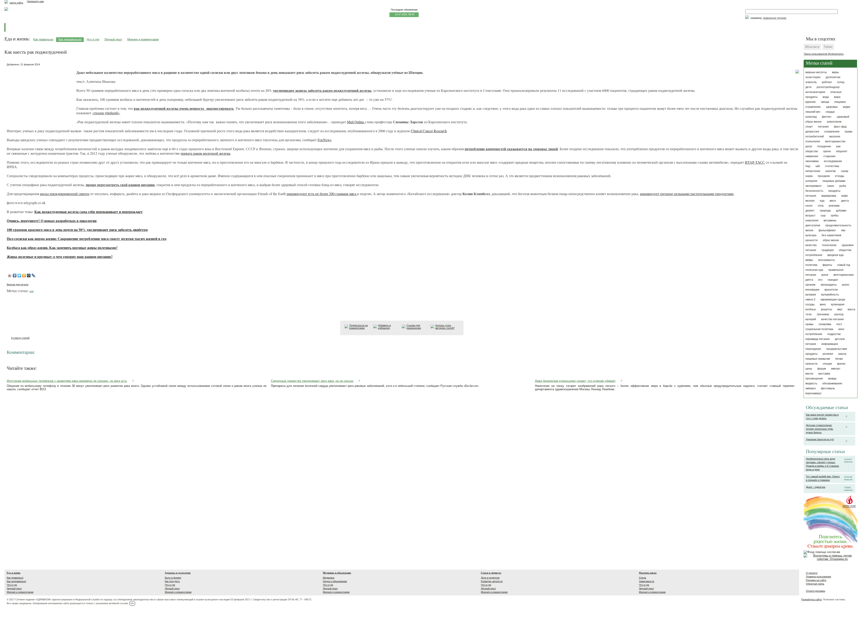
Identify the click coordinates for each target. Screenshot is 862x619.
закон (830, 185)
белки (839, 358)
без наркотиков (831, 235)
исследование (833, 161)
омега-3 (810, 299)
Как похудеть (172, 581)
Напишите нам (35, 1)
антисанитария (815, 92)
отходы (839, 176)
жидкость (811, 383)
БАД (807, 166)
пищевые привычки (817, 358)
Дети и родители (490, 577)
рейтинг (827, 82)
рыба (842, 185)
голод (840, 82)
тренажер (823, 314)
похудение (824, 146)
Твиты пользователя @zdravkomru (824, 54)
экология (834, 136)
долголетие (833, 77)
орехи (827, 151)
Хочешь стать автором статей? (445, 326)
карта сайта (16, 2)
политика (811, 265)
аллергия (811, 181)
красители (831, 289)
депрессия (812, 131)
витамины (830, 220)
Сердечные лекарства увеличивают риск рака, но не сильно (312, 381)
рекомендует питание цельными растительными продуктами (687, 193)
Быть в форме (173, 577)
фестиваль (828, 388)
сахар (844, 171)
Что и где (93, 39)
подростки (834, 334)
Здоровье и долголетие (178, 572)
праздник (824, 176)
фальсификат (827, 230)
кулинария (837, 304)
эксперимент (813, 185)
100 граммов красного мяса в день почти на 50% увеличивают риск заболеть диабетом (77, 229)
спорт (809, 126)
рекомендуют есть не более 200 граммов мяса (322, 193)
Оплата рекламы (815, 591)
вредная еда (835, 255)
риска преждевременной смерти (64, 193)
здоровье (832, 106)
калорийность (830, 294)
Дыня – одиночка (815, 487)
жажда (832, 378)
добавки (841, 210)
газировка (825, 324)
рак (838, 146)
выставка (824, 373)
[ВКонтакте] (14, 275)
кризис (841, 363)
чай (817, 166)
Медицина (328, 577)
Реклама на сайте (816, 580)
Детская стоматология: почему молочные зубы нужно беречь (819, 429)
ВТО (820, 279)
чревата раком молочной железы (205, 153)
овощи (825, 102)
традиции (827, 250)
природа (825, 210)
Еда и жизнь (13, 572)
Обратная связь (815, 583)
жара (837, 97)
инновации (812, 289)
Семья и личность (491, 572)
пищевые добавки (833, 181)
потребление (813, 334)
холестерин (812, 77)
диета (845, 200)
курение (810, 102)
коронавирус (813, 393)
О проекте (812, 573)
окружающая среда (832, 299)
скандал (833, 279)
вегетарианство (835, 141)
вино (823, 304)
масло (809, 373)
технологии (829, 245)
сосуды (810, 304)
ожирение (811, 156)
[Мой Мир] (28, 275)
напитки (830, 171)
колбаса (810, 309)
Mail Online (356, 121)
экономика (812, 161)
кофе (844, 195)
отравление (832, 131)
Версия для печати (17, 284)
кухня (824, 274)
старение (829, 156)
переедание (813, 348)
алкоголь (811, 82)
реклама (834, 205)
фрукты (827, 265)
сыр (823, 215)
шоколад (811, 116)
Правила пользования (818, 576)
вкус (839, 309)
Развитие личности (492, 581)
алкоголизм (834, 121)
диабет (810, 210)
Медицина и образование (337, 572)
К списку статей (20, 338)
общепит (841, 151)
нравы (809, 324)
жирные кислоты (816, 72)
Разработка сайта (811, 599)
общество (811, 151)
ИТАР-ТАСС (755, 162)
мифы (809, 260)
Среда (642, 577)
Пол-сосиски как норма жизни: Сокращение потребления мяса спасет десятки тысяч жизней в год (86, 238)
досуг (808, 146)
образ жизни (831, 240)
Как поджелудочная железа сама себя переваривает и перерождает (88, 211)
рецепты (826, 309)
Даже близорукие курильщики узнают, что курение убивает (575, 381)
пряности (811, 363)
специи (827, 363)
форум (821, 368)
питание (823, 126)
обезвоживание (832, 383)
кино (841, 329)
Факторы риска (648, 572)
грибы (834, 215)
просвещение (814, 378)
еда (822, 200)
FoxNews (324, 139)
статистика (832, 166)
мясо (833, 200)
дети (808, 87)
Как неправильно (69, 39)
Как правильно (43, 39)
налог (809, 205)
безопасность (814, 190)
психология (812, 141)
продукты (811, 353)
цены (808, 368)
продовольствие (836, 348)
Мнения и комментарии (143, 39)
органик (810, 284)
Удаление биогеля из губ (820, 439)
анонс (845, 284)
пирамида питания (817, 339)
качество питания (832, 319)
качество (811, 245)
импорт (835, 368)
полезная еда (814, 269)
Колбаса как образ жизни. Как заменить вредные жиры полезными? (62, 247)
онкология (811, 220)
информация (829, 344)
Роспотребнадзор (828, 87)
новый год (843, 265)
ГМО (843, 230)
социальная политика (819, 329)
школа (842, 353)
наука (809, 176)
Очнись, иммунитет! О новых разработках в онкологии (52, 220)
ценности (811, 240)
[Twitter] (19, 275)
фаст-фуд (840, 126)
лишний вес (812, 111)
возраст (810, 215)
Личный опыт (113, 39)
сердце (830, 111)
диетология (812, 225)
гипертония (812, 171)
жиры (835, 72)
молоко (810, 200)
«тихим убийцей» (106, 112)
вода (826, 97)
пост (839, 324)
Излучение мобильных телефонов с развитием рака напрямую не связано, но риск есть (67, 381)
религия (828, 353)
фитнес (826, 116)
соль (821, 205)
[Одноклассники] (24, 275)
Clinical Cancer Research (429, 130)
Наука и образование (335, 581)
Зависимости (646, 581)
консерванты (826, 260)
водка (846, 106)
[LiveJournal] (33, 275)
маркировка (828, 195)
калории (810, 294)
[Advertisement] (40, 95)
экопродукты (828, 284)
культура (810, 235)
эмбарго (810, 388)
